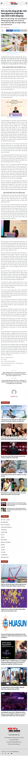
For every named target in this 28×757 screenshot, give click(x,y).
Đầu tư (3, 534)
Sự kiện (3, 549)
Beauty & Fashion (5, 524)
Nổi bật (3, 544)
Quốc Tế (3, 547)
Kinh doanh (4, 539)
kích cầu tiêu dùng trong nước (8, 363)
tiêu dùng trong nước (6, 365)
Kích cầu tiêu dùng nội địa (9, 361)
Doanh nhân (4, 532)
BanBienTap (7, 27)
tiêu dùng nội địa (19, 363)
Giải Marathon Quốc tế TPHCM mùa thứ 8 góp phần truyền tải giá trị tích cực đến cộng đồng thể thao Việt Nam (16, 504)
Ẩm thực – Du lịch (5, 519)
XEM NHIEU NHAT (5, 557)
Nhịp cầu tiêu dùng (7, 8)
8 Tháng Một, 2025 (15, 27)
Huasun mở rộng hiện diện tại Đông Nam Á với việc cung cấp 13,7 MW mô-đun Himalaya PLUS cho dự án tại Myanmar (14, 635)
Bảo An (4, 359)
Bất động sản (4, 522)
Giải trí (2, 537)
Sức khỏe (3, 552)
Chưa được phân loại (6, 527)
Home (2, 8)
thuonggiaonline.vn (9, 357)
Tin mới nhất (4, 554)
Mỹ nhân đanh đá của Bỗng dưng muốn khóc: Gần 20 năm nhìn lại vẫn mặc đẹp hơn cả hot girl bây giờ (17, 510)
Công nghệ (3, 529)
